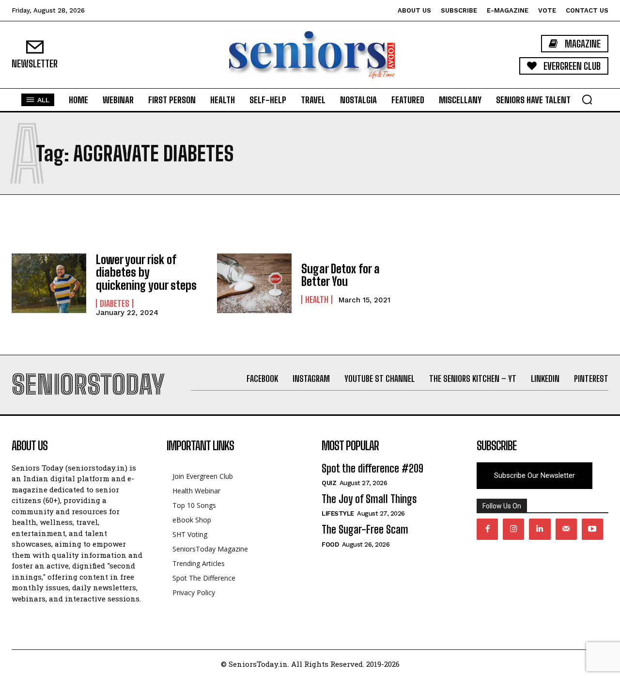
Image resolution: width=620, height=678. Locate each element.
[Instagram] (513, 529)
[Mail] (566, 529)
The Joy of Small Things (369, 498)
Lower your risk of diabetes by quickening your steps (146, 272)
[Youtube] (592, 529)
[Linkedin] (539, 529)
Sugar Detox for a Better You (340, 275)
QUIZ (329, 483)
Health (316, 299)
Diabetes (114, 303)
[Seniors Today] (310, 55)
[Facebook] (487, 529)
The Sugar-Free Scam (365, 529)
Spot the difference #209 (372, 468)
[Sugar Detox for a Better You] (254, 283)
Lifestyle (338, 513)
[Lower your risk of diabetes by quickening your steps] (49, 283)
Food (330, 544)
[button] (587, 99)
